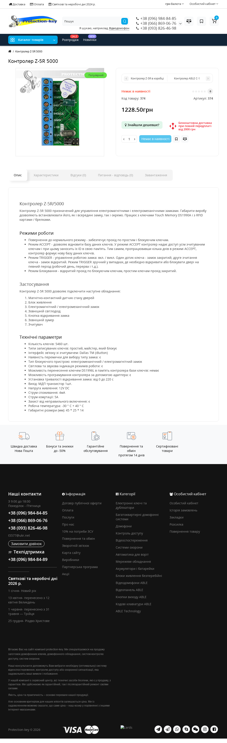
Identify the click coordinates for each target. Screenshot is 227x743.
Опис (18, 175)
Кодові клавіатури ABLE (133, 604)
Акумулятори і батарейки (135, 568)
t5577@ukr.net (19, 535)
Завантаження (156, 175)
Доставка (18, 4)
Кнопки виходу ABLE (131, 597)
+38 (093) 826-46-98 (157, 28)
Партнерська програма (80, 567)
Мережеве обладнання (133, 561)
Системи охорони (129, 547)
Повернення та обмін (78, 538)
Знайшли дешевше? (143, 125)
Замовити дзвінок (26, 543)
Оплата (38, 4)
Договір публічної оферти (82, 503)
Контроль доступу (129, 533)
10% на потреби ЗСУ (77, 531)
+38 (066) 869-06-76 (157, 23)
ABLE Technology (128, 611)
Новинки (89, 38)
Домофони (124, 526)
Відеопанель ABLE (129, 590)
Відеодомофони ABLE (132, 583)
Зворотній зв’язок (75, 545)
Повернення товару (185, 531)
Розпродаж (70, 38)
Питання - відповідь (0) (115, 175)
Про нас (68, 524)
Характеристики (46, 175)
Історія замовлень (183, 510)
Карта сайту (71, 553)
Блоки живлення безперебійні (139, 576)
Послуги (68, 517)
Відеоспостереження (132, 540)
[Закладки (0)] (201, 21)
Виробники (70, 560)
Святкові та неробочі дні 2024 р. (73, 4)
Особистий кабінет (184, 503)
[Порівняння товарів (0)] (189, 21)
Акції (65, 574)
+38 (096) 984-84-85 (157, 18)
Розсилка (176, 524)
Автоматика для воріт (132, 554)
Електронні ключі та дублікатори (131, 505)
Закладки (177, 517)
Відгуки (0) (78, 175)
